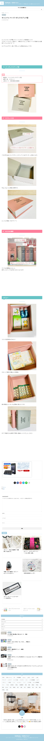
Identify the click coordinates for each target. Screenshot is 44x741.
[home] (24, 726)
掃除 (3, 687)
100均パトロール (9, 677)
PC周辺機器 (19, 677)
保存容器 (11, 684)
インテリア (10, 679)
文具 (10, 687)
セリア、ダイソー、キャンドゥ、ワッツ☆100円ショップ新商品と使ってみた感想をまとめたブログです (22, 737)
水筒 (24, 687)
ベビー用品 (29, 682)
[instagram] (22, 726)
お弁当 (29, 677)
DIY (14, 677)
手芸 (41, 684)
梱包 (21, 687)
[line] (26, 483)
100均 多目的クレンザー (29, 573)
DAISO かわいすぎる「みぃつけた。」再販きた (18, 641)
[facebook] (18, 483)
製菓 (40, 687)
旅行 (18, 687)
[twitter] (15, 483)
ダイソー (4, 487)
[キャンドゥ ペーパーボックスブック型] (23, 483)
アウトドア (4, 679)
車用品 (3, 689)
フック (24, 682)
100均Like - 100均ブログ (11, 2)
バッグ (14, 682)
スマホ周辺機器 (32, 679)
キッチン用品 (15, 679)
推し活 (7, 687)
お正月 (33, 677)
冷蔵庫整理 (21, 684)
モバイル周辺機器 (36, 682)
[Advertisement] (22, 30)
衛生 (33, 687)
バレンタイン (19, 682)
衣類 (36, 687)
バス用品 (9, 682)
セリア (38, 679)
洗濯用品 (28, 687)
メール (3, 518)
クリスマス (22, 679)
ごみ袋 (37, 677)
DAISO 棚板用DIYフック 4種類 (15, 649)
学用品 (37, 684)
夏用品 (33, 684)
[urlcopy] (29, 483)
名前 (3, 513)
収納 (3, 488)
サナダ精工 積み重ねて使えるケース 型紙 (17, 634)
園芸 (29, 684)
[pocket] (20, 483)
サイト (3, 522)
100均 (3, 677)
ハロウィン (4, 682)
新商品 (14, 687)
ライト (3, 684)
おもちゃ (24, 677)
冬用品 (16, 684)
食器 (7, 689)
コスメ (26, 679)
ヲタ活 (7, 684)
